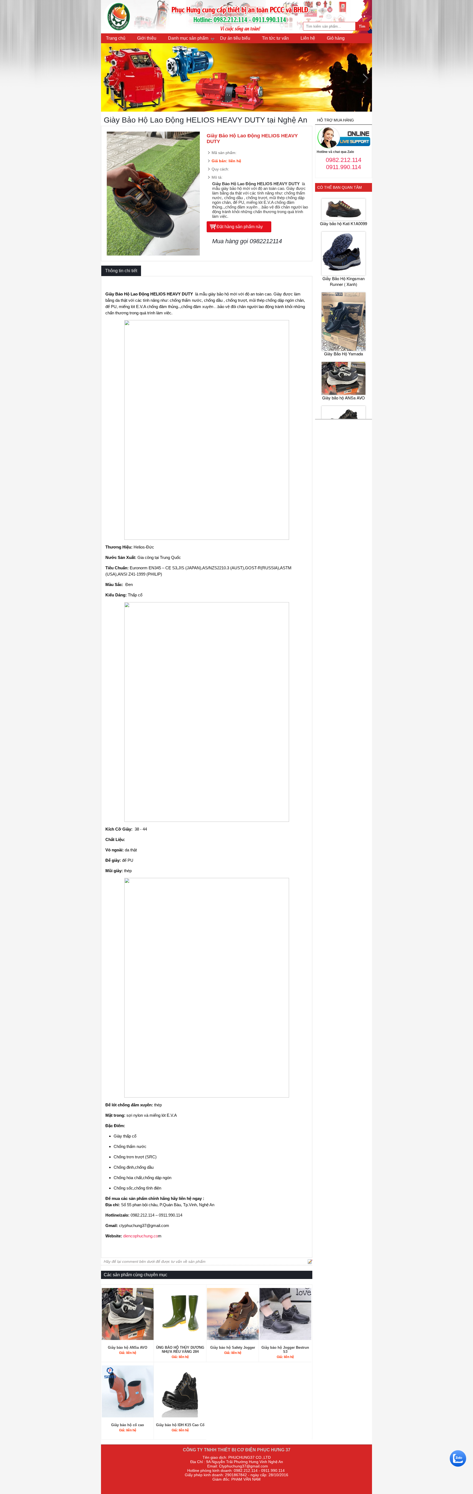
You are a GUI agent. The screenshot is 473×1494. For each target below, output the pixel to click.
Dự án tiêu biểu (235, 38)
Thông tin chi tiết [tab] (121, 270)
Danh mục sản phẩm (188, 38)
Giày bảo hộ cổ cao (127, 1425)
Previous (107, 78)
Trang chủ (115, 38)
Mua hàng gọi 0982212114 (247, 241)
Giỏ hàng (336, 38)
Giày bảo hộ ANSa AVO (127, 1347)
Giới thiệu (146, 38)
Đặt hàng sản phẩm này (240, 226)
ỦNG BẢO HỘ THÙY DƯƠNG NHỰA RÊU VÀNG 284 (180, 1349)
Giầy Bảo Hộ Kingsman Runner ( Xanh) (343, 248)
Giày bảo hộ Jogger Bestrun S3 (285, 1349)
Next (365, 78)
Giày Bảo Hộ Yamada (343, 320)
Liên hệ (308, 38)
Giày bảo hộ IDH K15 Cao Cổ (180, 1425)
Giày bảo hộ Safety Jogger (232, 1347)
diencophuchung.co (140, 1236)
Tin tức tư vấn (275, 38)
